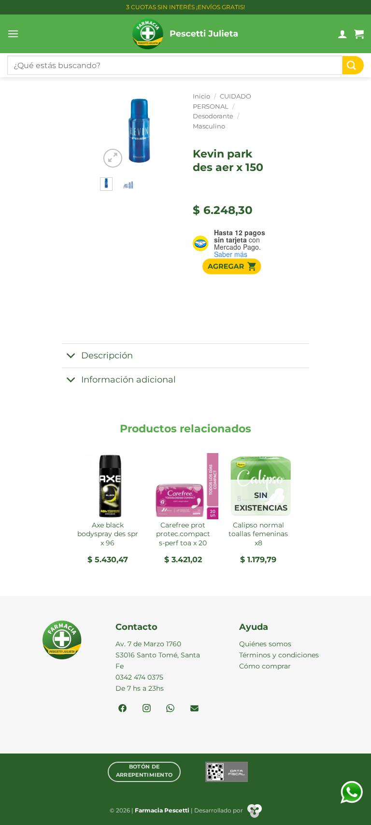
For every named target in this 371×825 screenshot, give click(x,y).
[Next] (164, 132)
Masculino (209, 126)
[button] (13, 33)
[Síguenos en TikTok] (170, 709)
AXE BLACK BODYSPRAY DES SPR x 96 (107, 534)
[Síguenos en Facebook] (122, 709)
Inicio (201, 96)
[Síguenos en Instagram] (147, 709)
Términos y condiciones (279, 655)
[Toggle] (71, 356)
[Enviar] (353, 65)
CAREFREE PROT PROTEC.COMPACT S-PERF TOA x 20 (183, 534)
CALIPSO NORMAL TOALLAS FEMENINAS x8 (258, 534)
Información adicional (128, 379)
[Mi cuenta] (342, 33)
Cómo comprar (265, 666)
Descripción (107, 355)
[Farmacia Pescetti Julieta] (186, 33)
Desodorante (213, 116)
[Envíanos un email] (194, 709)
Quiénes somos (265, 644)
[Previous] (113, 132)
